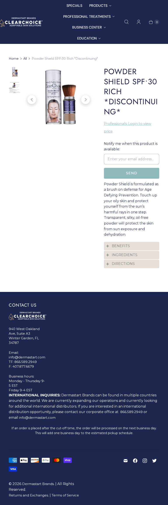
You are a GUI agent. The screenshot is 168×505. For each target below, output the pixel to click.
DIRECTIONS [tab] (123, 264)
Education (87, 38)
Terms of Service (65, 495)
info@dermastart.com (27, 357)
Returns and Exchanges (28, 495)
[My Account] (139, 22)
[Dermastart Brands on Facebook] (135, 461)
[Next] (85, 99)
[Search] (126, 22)
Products (98, 5)
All (25, 59)
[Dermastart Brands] (30, 22)
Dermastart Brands (38, 484)
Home (14, 59)
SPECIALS (74, 5)
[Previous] (31, 99)
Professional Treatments (87, 16)
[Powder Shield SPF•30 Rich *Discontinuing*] (59, 99)
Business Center (87, 27)
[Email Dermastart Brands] (125, 461)
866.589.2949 (25, 362)
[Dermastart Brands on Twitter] (154, 461)
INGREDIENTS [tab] (124, 255)
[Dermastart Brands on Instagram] (145, 461)
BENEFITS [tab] (121, 246)
